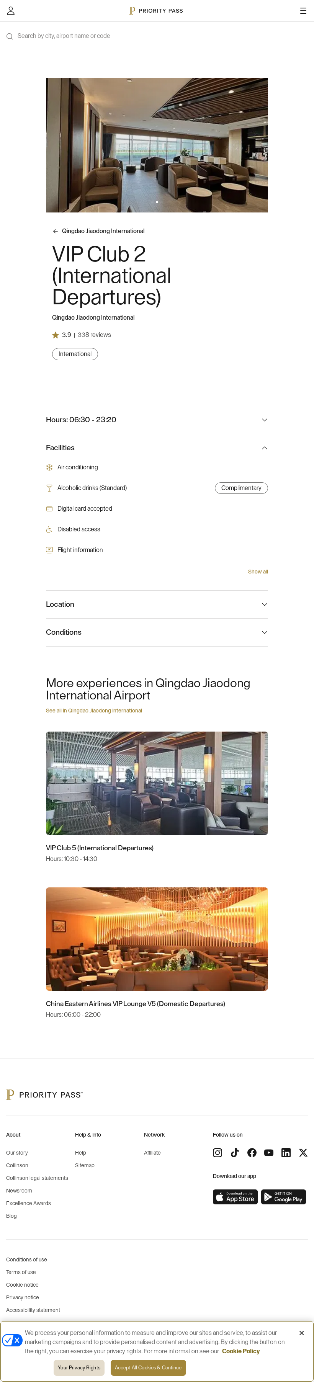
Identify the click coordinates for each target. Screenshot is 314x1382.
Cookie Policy (241, 1351)
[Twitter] (303, 1152)
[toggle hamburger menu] (303, 10)
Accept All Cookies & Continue (148, 1367)
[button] (152, 202)
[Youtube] (268, 1152)
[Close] (301, 1333)
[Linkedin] (286, 1152)
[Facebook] (252, 1152)
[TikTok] (234, 1152)
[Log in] (10, 10)
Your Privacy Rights (79, 1367)
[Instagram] (217, 1152)
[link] (235, 1197)
